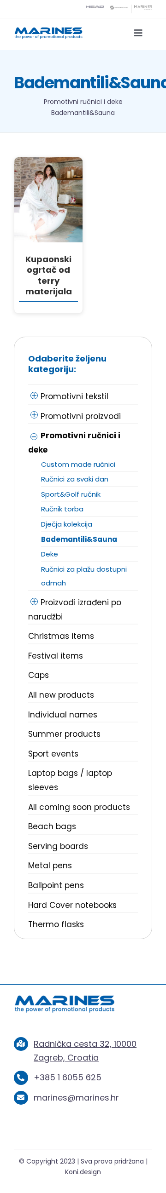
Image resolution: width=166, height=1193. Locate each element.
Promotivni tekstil (74, 396)
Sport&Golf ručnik (71, 494)
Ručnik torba (62, 509)
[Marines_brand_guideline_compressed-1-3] (48, 30)
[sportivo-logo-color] (119, 9)
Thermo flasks (56, 924)
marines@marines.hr (76, 1097)
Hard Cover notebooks (72, 905)
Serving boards (58, 846)
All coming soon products (79, 807)
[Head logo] (95, 9)
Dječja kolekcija (66, 524)
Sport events (53, 753)
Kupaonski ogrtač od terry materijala (48, 275)
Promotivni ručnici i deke (83, 101)
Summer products (64, 734)
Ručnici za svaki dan (74, 479)
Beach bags (52, 826)
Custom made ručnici (78, 464)
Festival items (55, 655)
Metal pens (50, 865)
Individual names (62, 714)
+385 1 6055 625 (67, 1077)
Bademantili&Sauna (79, 539)
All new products (61, 694)
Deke (49, 554)
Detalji (48, 201)
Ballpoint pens (56, 885)
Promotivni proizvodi (81, 416)
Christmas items (61, 636)
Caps (38, 675)
